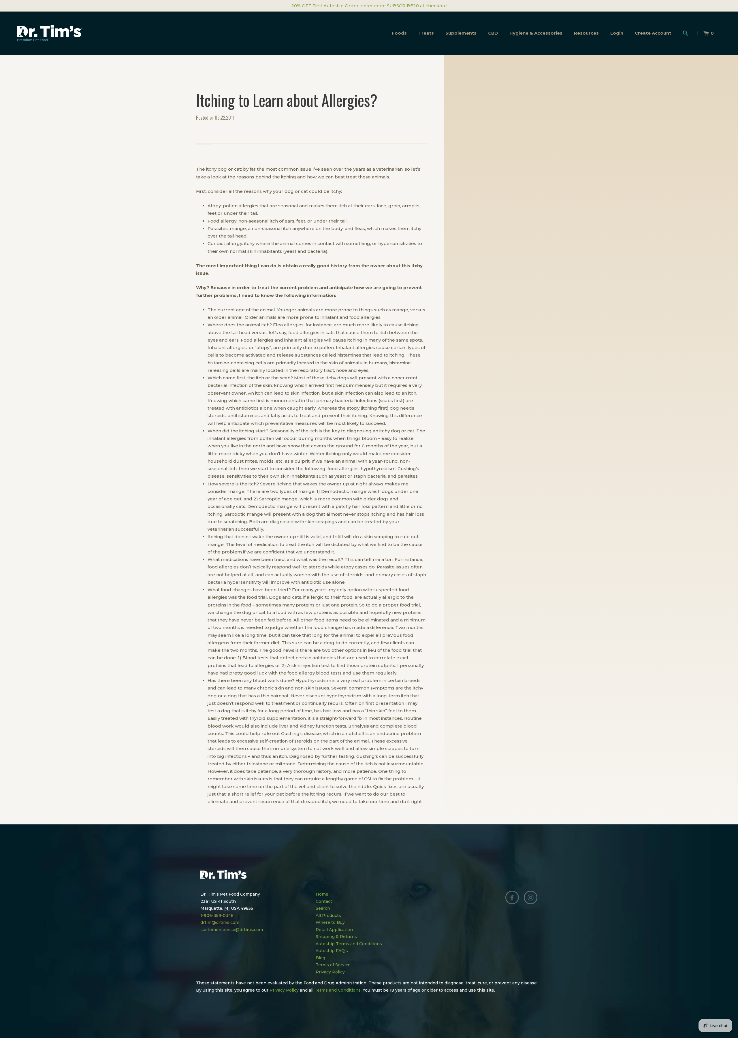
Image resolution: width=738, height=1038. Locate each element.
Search (323, 908)
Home (322, 894)
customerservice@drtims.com (231, 929)
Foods (399, 33)
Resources (586, 33)
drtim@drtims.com (219, 922)
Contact (324, 901)
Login (616, 33)
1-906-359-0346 (217, 915)
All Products (328, 915)
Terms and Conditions (338, 990)
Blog (320, 957)
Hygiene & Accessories (535, 33)
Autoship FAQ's (332, 950)
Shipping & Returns (336, 936)
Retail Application (334, 929)
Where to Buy (330, 922)
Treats (426, 33)
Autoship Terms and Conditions (349, 943)
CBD (493, 33)
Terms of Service (333, 964)
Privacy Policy (330, 972)
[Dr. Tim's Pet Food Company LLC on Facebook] (512, 898)
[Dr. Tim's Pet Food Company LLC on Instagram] (531, 898)
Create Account (653, 33)
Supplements (461, 33)
